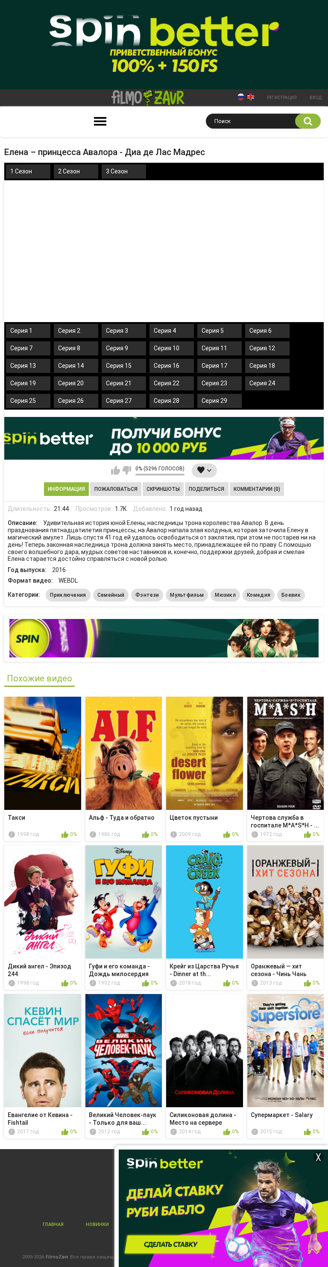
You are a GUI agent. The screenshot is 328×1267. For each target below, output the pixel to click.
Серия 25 (23, 400)
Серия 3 (117, 330)
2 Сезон (69, 171)
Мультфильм (187, 595)
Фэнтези (147, 595)
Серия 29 (214, 400)
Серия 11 (214, 348)
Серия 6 (260, 330)
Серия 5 (213, 330)
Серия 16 (166, 365)
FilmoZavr (57, 1257)
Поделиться (206, 489)
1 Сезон (21, 171)
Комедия (258, 595)
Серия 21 (119, 383)
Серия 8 (69, 348)
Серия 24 (262, 383)
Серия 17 (214, 365)
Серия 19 (23, 383)
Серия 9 (117, 348)
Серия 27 (119, 400)
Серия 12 (262, 348)
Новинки (97, 1224)
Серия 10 (166, 348)
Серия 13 (23, 365)
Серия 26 (71, 400)
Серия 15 (119, 365)
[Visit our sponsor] (164, 438)
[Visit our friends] (164, 638)
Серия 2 (69, 330)
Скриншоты (163, 489)
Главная (53, 1224)
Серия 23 (214, 383)
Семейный (110, 595)
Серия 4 (165, 330)
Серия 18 (262, 365)
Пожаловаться (116, 489)
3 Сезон (117, 171)
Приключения (68, 595)
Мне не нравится (126, 470)
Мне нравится (115, 470)
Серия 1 (21, 330)
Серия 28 (166, 400)
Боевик (291, 595)
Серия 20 (71, 383)
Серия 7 (21, 348)
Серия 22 (166, 383)
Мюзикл (225, 595)
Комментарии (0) (257, 489)
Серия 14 (71, 365)
